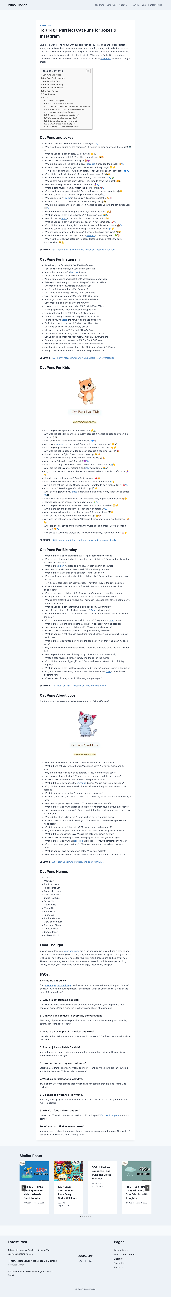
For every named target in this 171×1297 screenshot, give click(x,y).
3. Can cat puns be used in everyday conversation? (69, 106)
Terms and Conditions (125, 1254)
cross (75, 491)
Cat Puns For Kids (51, 81)
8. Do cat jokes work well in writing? (62, 121)
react (64, 218)
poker (68, 198)
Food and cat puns (109, 1115)
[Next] (147, 1188)
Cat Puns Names (50, 91)
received (78, 841)
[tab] (80, 1216)
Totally (94, 610)
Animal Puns (139, 5)
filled (108, 671)
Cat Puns (106, 58)
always (61, 444)
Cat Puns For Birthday (53, 84)
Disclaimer (119, 1259)
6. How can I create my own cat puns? (63, 115)
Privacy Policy (121, 1250)
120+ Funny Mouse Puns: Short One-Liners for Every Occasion (83, 358)
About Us (118, 1267)
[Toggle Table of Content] (87, 71)
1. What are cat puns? (56, 101)
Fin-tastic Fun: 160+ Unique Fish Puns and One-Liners (79, 685)
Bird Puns (112, 5)
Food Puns (99, 5)
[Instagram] (90, 1261)
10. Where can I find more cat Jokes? (64, 127)
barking (91, 235)
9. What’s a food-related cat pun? (61, 124)
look (111, 620)
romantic (82, 783)
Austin (28, 1203)
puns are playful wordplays (57, 985)
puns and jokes (71, 951)
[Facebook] (80, 1261)
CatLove (74, 272)
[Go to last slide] (24, 1188)
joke (87, 468)
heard (64, 320)
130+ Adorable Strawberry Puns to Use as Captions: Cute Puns (84, 249)
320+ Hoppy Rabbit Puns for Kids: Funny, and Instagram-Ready (84, 540)
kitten (61, 566)
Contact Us (119, 1263)
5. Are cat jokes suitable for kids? (61, 112)
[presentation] (34, 1171)
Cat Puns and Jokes (52, 75)
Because (91, 164)
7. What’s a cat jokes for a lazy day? (62, 118)
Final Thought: (49, 94)
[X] (85, 1261)
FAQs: (46, 97)
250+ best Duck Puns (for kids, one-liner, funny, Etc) (78, 862)
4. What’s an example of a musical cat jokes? (66, 109)
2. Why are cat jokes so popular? (61, 103)
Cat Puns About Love (53, 88)
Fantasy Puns (155, 5)
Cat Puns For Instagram (54, 78)
